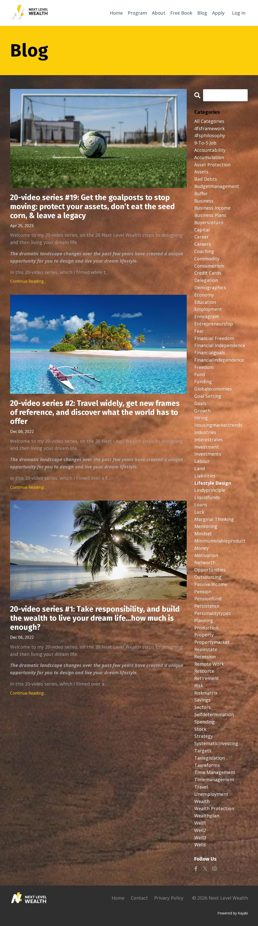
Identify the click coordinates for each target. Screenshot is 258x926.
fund (199, 374)
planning (203, 620)
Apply (218, 13)
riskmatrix (205, 693)
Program (137, 13)
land (199, 468)
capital (202, 230)
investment (206, 447)
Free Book (181, 13)
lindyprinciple (209, 490)
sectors (202, 707)
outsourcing (207, 577)
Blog (202, 13)
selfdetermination (214, 714)
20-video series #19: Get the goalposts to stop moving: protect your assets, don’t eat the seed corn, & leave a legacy (92, 206)
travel (201, 787)
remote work (209, 664)
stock (200, 729)
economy (204, 295)
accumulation (209, 157)
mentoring (205, 526)
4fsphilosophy (209, 135)
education (205, 302)
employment (208, 309)
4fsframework (209, 128)
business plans (210, 215)
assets (201, 172)
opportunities (209, 570)
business (203, 201)
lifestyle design (212, 483)
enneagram (206, 316)
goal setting (207, 396)
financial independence (219, 345)
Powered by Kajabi (232, 913)
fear (199, 331)
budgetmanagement (216, 186)
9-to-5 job (205, 143)
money (201, 548)
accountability (209, 150)
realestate (205, 649)
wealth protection (214, 808)
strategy (203, 736)
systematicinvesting (216, 743)
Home (116, 13)
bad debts (205, 179)
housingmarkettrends (218, 425)
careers (202, 244)
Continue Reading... (28, 281)
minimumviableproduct (219, 541)
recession (205, 657)
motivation (206, 555)
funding (203, 381)
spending (204, 722)
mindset (203, 533)
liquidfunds (207, 497)
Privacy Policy (168, 898)
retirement (206, 678)
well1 (200, 823)
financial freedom (214, 338)
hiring (201, 418)
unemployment (211, 794)
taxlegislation (209, 758)
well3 (200, 838)
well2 (200, 830)
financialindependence (219, 360)
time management (214, 772)
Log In (238, 13)
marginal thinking (214, 519)
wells (200, 845)
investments (207, 454)
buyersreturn (208, 222)
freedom (204, 367)
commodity (206, 259)
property (204, 635)
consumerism (209, 266)
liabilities (204, 476)
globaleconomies (213, 389)
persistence (206, 606)
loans (200, 505)
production (206, 628)
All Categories (209, 121)
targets (202, 751)
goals (200, 403)
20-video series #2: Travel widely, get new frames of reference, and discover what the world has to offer (95, 412)
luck (199, 512)
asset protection (212, 165)
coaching (204, 251)
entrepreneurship (213, 324)
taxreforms (207, 765)
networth (204, 562)
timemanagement (214, 779)
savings (202, 700)
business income (212, 208)
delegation (206, 280)
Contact (139, 898)
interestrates (208, 439)
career (201, 237)
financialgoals (209, 353)
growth (202, 411)
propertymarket (212, 642)
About (158, 13)
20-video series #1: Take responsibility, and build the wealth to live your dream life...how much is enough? (95, 618)
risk (198, 686)
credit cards (207, 273)
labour (202, 461)
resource (204, 671)
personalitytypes (212, 613)
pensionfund (207, 599)
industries (205, 432)
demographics (210, 287)
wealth (202, 801)
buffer (201, 193)
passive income (210, 584)
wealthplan (206, 816)
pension (202, 592)
